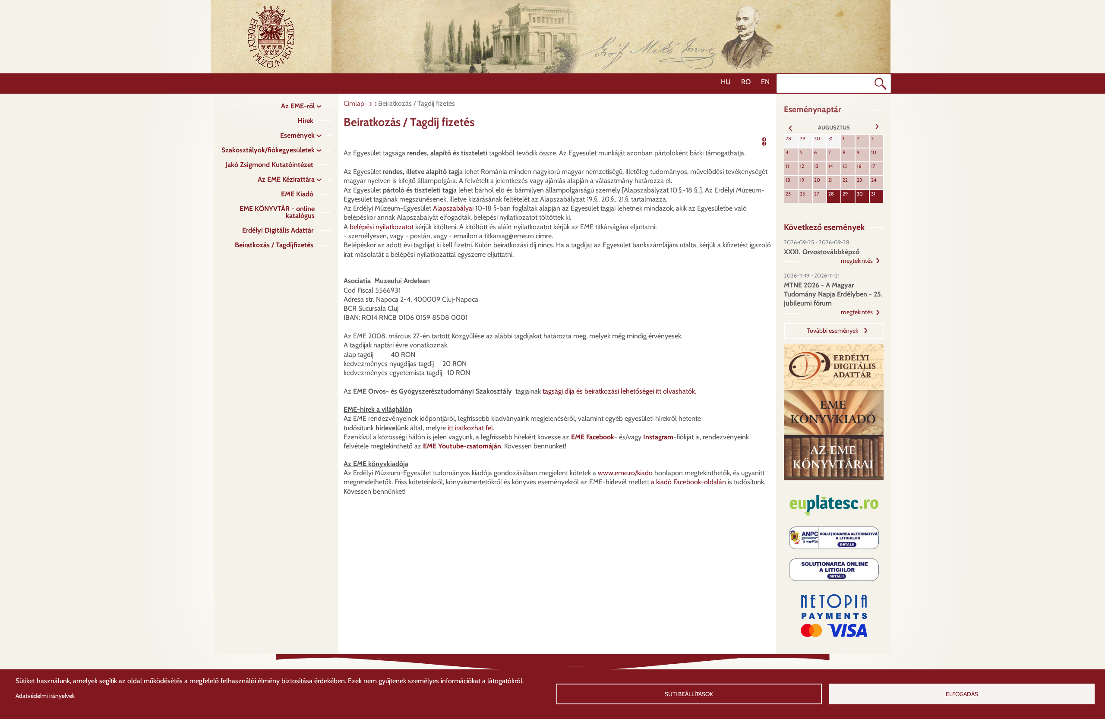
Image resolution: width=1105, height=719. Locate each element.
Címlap (354, 103)
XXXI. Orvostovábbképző (821, 252)
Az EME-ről (298, 106)
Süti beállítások (689, 694)
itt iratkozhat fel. (470, 428)
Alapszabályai (453, 208)
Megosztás (777, 141)
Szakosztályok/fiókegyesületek (268, 150)
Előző (791, 127)
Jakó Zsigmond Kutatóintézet (269, 165)
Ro (746, 82)
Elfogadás (962, 694)
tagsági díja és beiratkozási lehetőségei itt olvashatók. (619, 391)
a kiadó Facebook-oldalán (688, 482)
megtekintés (857, 261)
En (765, 82)
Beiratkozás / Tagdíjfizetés (274, 245)
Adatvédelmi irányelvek (45, 695)
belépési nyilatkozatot (382, 227)
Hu (726, 82)
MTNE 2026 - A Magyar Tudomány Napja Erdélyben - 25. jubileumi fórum (833, 294)
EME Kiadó (297, 194)
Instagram (658, 437)
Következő (877, 127)
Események (297, 135)
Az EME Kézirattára (286, 179)
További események (832, 330)
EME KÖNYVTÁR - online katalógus (277, 212)
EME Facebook (592, 437)
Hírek (305, 121)
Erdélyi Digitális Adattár (277, 230)
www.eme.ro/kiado (625, 473)
